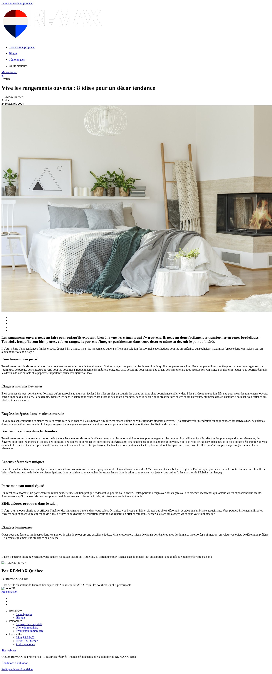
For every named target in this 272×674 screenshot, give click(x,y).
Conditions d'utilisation (14, 663)
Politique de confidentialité (17, 669)
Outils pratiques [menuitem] (18, 65)
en (2, 75)
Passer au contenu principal (17, 3)
